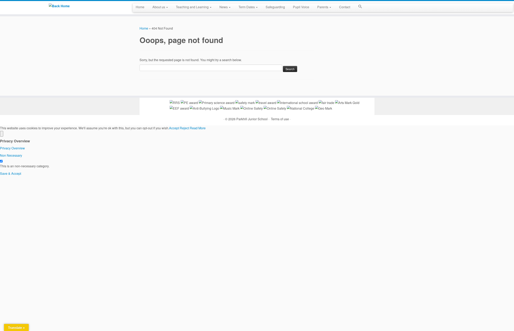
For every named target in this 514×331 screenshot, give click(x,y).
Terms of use (280, 119)
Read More (198, 128)
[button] (358, 7)
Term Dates (247, 7)
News (223, 7)
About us (159, 7)
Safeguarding (275, 7)
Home (140, 7)
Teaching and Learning (192, 7)
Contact (344, 7)
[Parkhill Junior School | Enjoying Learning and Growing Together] (59, 5)
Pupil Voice (301, 7)
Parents (323, 7)
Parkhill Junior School (252, 119)
